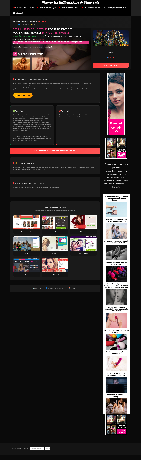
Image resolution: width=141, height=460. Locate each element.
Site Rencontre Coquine (69, 8)
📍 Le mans (73, 288)
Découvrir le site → (110, 65)
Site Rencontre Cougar (47, 8)
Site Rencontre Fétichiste (24, 8)
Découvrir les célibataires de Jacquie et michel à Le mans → (55, 151)
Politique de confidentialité (37, 448)
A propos (47, 448)
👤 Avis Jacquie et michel (54, 288)
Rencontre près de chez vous (115, 8)
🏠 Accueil (37, 288)
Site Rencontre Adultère (92, 8)
